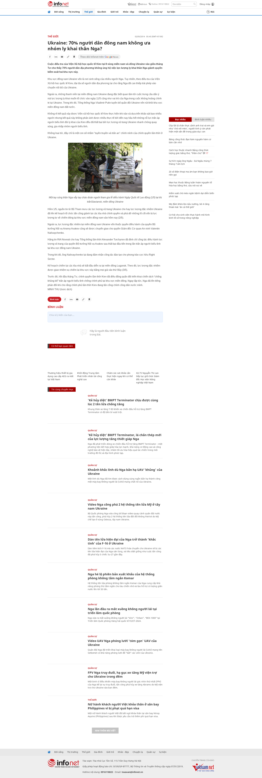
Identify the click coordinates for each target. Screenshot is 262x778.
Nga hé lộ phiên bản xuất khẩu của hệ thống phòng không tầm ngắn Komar (121, 576)
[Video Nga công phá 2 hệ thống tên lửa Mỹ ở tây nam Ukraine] (66, 511)
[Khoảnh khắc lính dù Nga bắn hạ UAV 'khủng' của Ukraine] (66, 476)
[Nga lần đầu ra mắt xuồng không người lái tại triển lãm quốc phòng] (66, 616)
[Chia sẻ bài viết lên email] (62, 57)
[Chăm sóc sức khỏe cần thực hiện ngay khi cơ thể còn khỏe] (120, 360)
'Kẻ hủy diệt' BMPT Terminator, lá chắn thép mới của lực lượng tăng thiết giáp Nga (124, 437)
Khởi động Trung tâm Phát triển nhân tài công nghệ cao (89, 376)
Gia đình (101, 11)
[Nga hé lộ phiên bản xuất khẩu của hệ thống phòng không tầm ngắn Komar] (66, 581)
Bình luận (54, 299)
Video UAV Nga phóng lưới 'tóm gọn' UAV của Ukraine (122, 643)
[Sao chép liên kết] (68, 57)
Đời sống (59, 11)
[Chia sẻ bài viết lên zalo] (56, 57)
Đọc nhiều (180, 119)
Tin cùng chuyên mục (62, 389)
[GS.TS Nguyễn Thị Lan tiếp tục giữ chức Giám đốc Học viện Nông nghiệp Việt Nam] (149, 360)
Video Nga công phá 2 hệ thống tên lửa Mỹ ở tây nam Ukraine (124, 506)
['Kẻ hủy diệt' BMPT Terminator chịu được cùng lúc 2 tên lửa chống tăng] (66, 407)
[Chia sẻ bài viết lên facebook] (50, 57)
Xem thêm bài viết (105, 730)
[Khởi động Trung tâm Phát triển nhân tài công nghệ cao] (90, 360)
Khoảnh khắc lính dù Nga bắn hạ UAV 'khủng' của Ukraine (125, 472)
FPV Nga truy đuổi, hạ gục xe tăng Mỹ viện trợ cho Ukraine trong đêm (122, 675)
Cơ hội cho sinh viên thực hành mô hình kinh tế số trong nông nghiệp (189, 216)
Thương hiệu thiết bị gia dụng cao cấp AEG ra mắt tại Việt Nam (60, 376)
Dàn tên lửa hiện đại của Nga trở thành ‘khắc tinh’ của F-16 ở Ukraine (122, 541)
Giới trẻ (114, 11)
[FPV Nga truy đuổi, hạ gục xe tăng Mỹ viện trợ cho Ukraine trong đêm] (66, 679)
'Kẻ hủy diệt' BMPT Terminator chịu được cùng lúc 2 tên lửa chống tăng (123, 402)
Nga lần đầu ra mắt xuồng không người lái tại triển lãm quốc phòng (122, 611)
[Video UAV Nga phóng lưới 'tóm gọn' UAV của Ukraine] (66, 647)
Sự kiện (171, 11)
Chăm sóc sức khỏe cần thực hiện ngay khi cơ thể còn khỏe (120, 376)
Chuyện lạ (144, 11)
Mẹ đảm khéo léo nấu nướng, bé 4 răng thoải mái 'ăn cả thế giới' (189, 205)
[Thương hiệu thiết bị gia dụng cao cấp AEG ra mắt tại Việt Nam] (61, 360)
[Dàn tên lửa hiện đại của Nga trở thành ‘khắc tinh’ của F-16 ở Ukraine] (66, 546)
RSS (212, 11)
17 (206, 153)
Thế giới (88, 11)
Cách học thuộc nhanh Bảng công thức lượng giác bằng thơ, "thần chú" (188, 152)
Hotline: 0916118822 (160, 4)
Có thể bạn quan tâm (62, 346)
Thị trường (74, 11)
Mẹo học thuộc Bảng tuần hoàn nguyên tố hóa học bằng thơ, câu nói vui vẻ (190, 184)
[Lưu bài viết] (74, 57)
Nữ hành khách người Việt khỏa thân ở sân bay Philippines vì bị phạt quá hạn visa (123, 706)
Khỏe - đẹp (128, 11)
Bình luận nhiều (203, 119)
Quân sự (158, 11)
